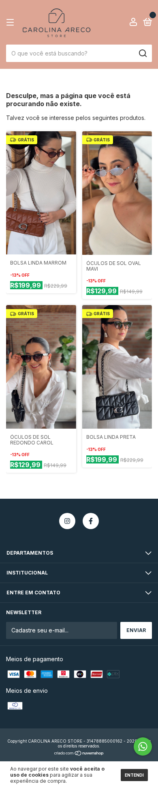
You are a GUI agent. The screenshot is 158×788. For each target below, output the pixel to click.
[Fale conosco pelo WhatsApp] (143, 746)
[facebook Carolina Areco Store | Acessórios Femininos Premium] (91, 521)
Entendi (134, 775)
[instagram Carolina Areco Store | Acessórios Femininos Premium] (67, 521)
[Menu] (11, 22)
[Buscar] (142, 53)
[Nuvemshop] (79, 753)
